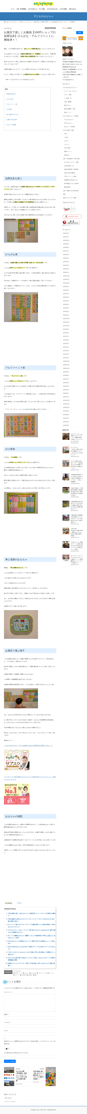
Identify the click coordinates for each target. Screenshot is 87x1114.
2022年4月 (66, 304)
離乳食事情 (67, 187)
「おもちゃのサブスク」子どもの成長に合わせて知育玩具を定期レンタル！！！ (28, 745)
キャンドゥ (51, 973)
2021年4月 (66, 347)
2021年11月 (66, 322)
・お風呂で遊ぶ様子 (11, 119)
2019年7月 (66, 418)
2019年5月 (66, 425)
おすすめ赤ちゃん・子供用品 (71, 116)
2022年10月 (66, 283)
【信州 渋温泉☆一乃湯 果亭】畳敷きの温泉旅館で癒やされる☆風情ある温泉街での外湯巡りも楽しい (77, 491)
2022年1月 (66, 315)
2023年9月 (66, 244)
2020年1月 (66, 396)
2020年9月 (66, 372)
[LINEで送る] (8, 903)
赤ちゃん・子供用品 (69, 126)
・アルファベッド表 (11, 104)
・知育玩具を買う (10, 94)
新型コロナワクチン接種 (69, 197)
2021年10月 (66, 325)
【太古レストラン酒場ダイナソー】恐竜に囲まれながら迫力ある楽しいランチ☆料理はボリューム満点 (77, 545)
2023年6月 (66, 254)
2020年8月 (66, 375)
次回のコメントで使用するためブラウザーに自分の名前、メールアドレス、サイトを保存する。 (30, 1042)
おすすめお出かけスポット (70, 87)
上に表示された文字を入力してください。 (17, 1053)
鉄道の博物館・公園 (69, 108)
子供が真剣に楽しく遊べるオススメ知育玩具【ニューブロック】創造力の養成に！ (38, 1075)
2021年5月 (66, 343)
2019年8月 (66, 414)
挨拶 (64, 194)
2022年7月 (66, 293)
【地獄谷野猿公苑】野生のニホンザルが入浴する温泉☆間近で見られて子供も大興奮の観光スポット (77, 505)
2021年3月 (66, 350)
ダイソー (17, 975)
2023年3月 (66, 265)
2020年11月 (66, 364)
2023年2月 (66, 268)
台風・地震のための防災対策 (71, 190)
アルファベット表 (42, 973)
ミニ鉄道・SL (68, 98)
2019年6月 (66, 421)
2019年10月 (66, 407)
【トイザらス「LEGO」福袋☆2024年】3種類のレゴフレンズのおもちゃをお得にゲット (77, 451)
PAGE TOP (83, 1079)
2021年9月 (66, 329)
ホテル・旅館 (67, 94)
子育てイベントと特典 (70, 176)
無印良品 (66, 155)
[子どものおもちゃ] (51, 1073)
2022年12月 (66, 276)
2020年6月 (66, 382)
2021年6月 (66, 340)
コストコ (66, 144)
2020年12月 (66, 361)
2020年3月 (66, 389)
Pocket (19, 903)
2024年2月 (66, 233)
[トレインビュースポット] (9, 1073)
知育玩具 (30, 975)
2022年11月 (66, 279)
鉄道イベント (67, 112)
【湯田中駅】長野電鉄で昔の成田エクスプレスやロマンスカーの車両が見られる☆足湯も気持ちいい (77, 518)
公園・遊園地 (67, 101)
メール (7, 1022)
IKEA (65, 133)
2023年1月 (66, 272)
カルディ (66, 140)
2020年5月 (66, 386)
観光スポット (67, 105)
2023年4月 (66, 261)
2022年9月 (66, 286)
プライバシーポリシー (10, 1101)
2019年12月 (66, 400)
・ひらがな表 (9, 99)
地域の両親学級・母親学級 (71, 169)
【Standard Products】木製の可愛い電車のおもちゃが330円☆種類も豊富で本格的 (77, 532)
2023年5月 (66, 258)
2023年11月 (66, 240)
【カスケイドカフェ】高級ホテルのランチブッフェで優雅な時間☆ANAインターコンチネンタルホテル (77, 437)
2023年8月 (66, 247)
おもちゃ (26, 973)
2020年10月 (66, 368)
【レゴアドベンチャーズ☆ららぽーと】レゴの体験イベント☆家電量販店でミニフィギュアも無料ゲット (77, 559)
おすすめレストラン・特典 (71, 162)
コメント (7, 992)
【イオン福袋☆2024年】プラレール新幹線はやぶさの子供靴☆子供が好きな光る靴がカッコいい (77, 464)
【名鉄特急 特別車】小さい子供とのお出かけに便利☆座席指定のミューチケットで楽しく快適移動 (77, 478)
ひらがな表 (33, 973)
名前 (6, 1014)
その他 (66, 137)
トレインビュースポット (70, 91)
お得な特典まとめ (69, 165)
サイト (6, 1030)
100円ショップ (18, 973)
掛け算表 (23, 975)
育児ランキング (66, 225)
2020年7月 (66, 379)
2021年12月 (66, 318)
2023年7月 (66, 251)
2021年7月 (66, 336)
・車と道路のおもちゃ (12, 114)
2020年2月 (66, 393)
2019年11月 (66, 404)
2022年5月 (66, 300)
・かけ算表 (8, 109)
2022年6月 (66, 297)
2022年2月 (66, 311)
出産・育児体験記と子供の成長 (71, 158)
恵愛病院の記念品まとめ (70, 180)
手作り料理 (67, 148)
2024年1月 (66, 236)
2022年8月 (66, 290)
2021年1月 (66, 357)
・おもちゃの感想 (10, 124)
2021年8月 (66, 332)
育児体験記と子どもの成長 (71, 183)
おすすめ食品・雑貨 (68, 130)
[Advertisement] (30, 150)
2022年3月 (66, 308)
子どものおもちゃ (50, 28)
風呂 (36, 975)
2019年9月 (66, 411)
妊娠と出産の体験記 (69, 173)
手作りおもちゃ (68, 123)
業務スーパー (67, 151)
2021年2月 (66, 354)
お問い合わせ (8, 1098)
